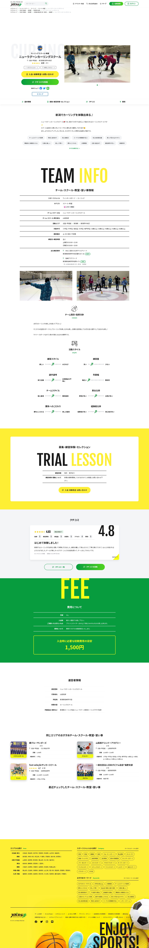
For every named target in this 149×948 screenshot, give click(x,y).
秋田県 (46, 853)
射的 (99, 854)
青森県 (30, 853)
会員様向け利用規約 (100, 914)
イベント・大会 (79, 4)
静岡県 (30, 863)
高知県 (68, 870)
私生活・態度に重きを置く (108, 888)
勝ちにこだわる (72, 143)
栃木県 (53, 856)
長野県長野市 (45, 771)
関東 (18, 856)
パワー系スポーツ (83, 863)
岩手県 (35, 853)
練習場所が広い (109, 143)
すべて (132, 848)
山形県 (51, 853)
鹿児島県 (58, 874)
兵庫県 (30, 867)
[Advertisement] (74, 28)
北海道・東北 (16, 853)
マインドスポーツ (110, 867)
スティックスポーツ (97, 867)
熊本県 (41, 874)
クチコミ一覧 (60, 567)
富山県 (41, 860)
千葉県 (42, 856)
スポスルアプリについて (56, 917)
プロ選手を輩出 (95, 892)
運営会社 (125, 914)
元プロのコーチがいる (84, 884)
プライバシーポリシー (85, 914)
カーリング (81, 198)
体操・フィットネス (83, 858)
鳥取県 (35, 870)
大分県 (46, 874)
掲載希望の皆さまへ (40, 917)
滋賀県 (41, 867)
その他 (91, 871)
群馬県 (58, 856)
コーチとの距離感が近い (81, 138)
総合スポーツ (131, 867)
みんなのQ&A (93, 4)
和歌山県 (52, 867)
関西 (18, 867)
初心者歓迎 (65, 138)
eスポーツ (121, 867)
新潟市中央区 (85, 223)
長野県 (30, 860)
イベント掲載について (94, 917)
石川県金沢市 (45, 748)
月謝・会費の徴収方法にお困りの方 (75, 917)
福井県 (51, 860)
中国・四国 (16, 870)
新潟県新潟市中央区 (45, 60)
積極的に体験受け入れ (31, 143)
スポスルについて (60, 914)
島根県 (41, 870)
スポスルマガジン (108, 917)
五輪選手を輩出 (107, 892)
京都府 (35, 867)
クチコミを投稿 (41, 82)
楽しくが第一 (59, 143)
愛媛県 (62, 870)
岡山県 (25, 870)
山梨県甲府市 (112, 748)
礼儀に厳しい (46, 143)
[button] (97, 85)
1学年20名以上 (98, 884)
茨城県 (48, 856)
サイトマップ (129, 917)
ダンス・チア (129, 854)
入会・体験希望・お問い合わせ (41, 74)
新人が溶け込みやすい (113, 138)
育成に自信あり (52, 138)
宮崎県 (51, 874)
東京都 (25, 856)
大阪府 (25, 867)
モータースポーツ (123, 863)
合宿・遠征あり (96, 143)
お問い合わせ (119, 917)
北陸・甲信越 (33, 60)
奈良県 (46, 867)
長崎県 (35, 874)
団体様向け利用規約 (114, 914)
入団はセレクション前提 (85, 897)
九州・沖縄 (16, 874)
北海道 (25, 853)
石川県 (46, 860)
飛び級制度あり (82, 892)
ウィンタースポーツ (69, 198)
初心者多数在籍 (97, 138)
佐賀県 (30, 874)
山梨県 (25, 860)
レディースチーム (125, 901)
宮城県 (41, 853)
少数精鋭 (84, 143)
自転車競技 (95, 858)
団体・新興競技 (114, 858)
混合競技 (104, 858)
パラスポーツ (82, 871)
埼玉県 (37, 856)
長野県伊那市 (112, 770)
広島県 (30, 870)
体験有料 (122, 143)
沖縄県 (64, 874)
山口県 (46, 870)
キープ (104, 4)
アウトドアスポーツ (109, 863)
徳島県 (57, 870)
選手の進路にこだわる (101, 897)
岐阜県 (25, 863)
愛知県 (35, 863)
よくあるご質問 (72, 914)
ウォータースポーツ (109, 854)
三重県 (41, 863)
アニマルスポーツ (83, 867)
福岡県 (25, 874)
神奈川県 (31, 856)
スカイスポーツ (96, 863)
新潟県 (76, 223)
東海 (18, 863)
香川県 (51, 870)
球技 (79, 854)
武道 (85, 854)
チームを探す (38, 914)
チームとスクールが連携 (36, 138)
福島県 (57, 853)
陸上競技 (120, 854)
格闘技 (92, 854)
